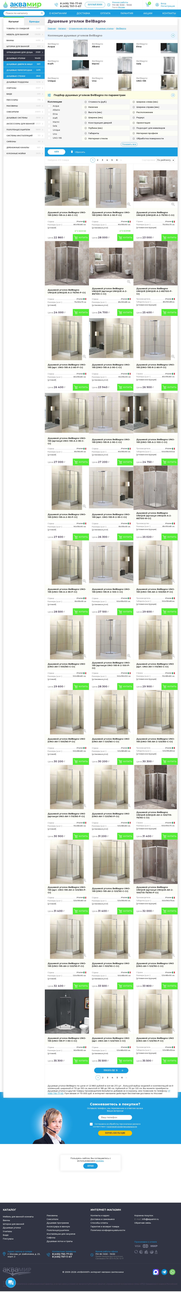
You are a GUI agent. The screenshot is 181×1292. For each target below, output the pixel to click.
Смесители (52, 1219)
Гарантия (126, 13)
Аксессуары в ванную (58, 1226)
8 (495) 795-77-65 (71, 3)
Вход (163, 3)
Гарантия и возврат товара (104, 1226)
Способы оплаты (99, 1223)
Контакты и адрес (99, 1215)
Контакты (169, 13)
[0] (148, 6)
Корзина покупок (143, 1215)
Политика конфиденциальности (107, 1230)
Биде (5, 1235)
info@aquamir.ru (150, 1219)
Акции (147, 13)
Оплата (105, 13)
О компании (58, 13)
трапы (69, 1241)
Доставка (83, 13)
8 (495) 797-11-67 (70, 6)
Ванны (6, 1220)
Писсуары (8, 1238)
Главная (52, 28)
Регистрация (168, 6)
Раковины (52, 1215)
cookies (100, 1160)
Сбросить (80, 152)
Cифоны (51, 1237)
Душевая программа (58, 1223)
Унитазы (7, 1231)
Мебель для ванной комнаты (18, 1216)
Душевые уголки (12, 1227)
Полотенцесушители (58, 1230)
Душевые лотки (55, 1241)
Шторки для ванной (13, 1224)
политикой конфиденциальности (122, 1127)
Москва (121, 7)
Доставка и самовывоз (102, 1219)
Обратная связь (142, 1223)
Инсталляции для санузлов (61, 1234)
